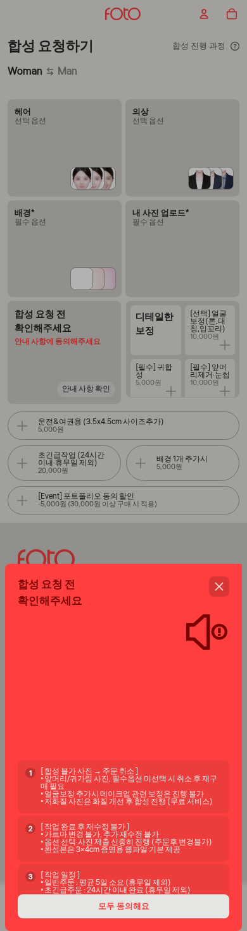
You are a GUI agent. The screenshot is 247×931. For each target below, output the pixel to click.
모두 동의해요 (123, 906)
